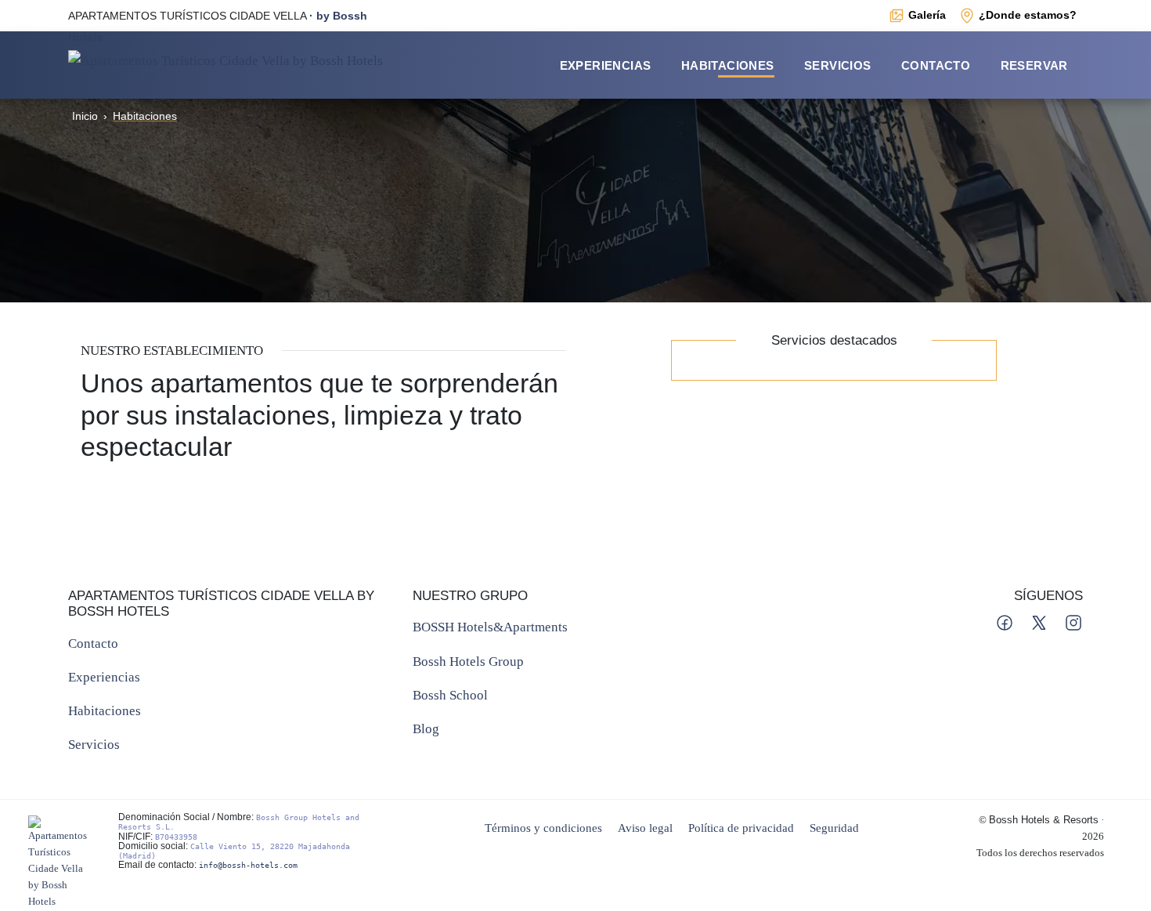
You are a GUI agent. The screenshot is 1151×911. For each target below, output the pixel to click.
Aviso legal (645, 827)
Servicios (837, 65)
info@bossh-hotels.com (248, 865)
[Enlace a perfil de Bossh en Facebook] (1006, 620)
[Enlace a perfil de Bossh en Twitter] (1041, 620)
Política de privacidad (741, 827)
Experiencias (605, 65)
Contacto (935, 65)
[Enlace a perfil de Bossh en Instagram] (1073, 620)
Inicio (85, 116)
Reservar (1034, 65)
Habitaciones (727, 65)
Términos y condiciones (543, 827)
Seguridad (834, 827)
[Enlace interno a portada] (225, 59)
